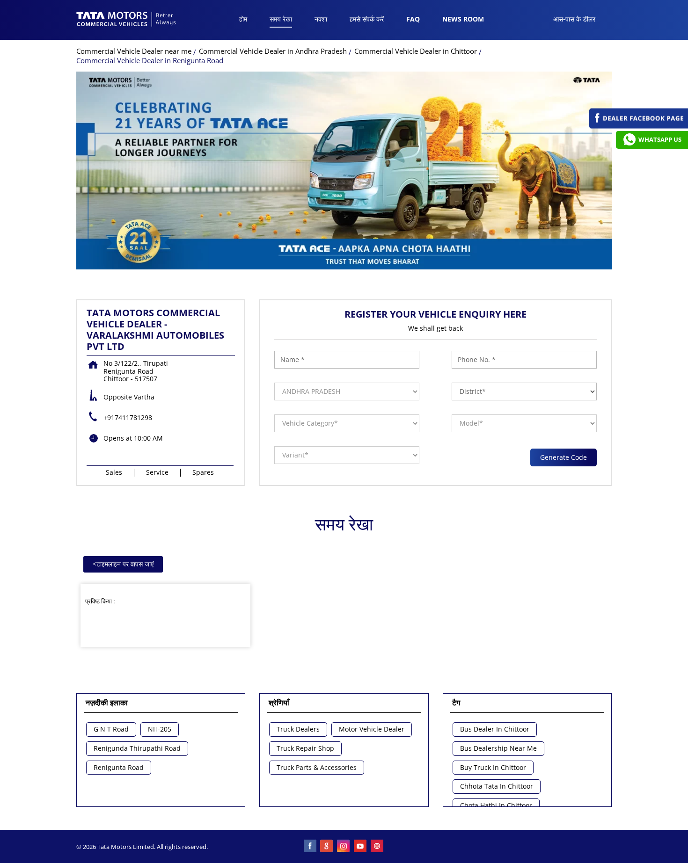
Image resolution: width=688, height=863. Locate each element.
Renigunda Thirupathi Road (137, 749)
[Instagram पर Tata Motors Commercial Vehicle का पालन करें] (344, 847)
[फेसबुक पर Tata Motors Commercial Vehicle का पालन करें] (310, 847)
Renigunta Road (119, 768)
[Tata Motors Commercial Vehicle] (126, 20)
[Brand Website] (378, 847)
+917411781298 (127, 417)
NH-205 (159, 729)
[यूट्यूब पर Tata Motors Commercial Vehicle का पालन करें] (361, 847)
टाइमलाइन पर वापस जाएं (123, 563)
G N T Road (111, 729)
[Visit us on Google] (327, 847)
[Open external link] (638, 126)
